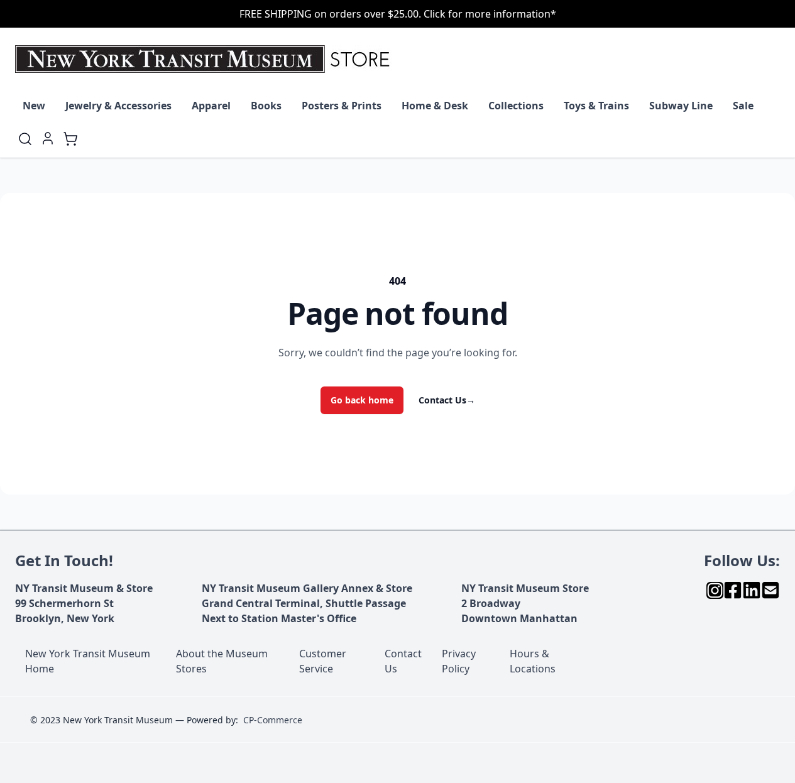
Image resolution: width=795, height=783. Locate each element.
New (34, 105)
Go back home (362, 400)
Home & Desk (435, 105)
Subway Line (681, 105)
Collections (516, 105)
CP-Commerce (272, 720)
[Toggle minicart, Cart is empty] (70, 139)
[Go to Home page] (205, 59)
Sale (743, 105)
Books (266, 105)
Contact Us (447, 400)
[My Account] (48, 138)
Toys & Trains (596, 105)
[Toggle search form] (25, 139)
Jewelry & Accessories (118, 105)
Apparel (211, 105)
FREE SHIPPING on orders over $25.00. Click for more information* (397, 14)
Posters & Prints (341, 105)
